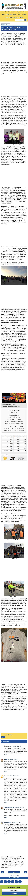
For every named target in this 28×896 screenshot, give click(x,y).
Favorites (24, 14)
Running (25, 11)
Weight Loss (19, 11)
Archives (16, 17)
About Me (7, 11)
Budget (14, 14)
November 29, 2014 (19, 807)
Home (2, 11)
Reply (5, 755)
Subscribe (14, 893)
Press (6, 17)
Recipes (10, 17)
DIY (11, 14)
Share (3, 737)
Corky (5, 759)
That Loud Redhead (9, 807)
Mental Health (5, 14)
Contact (21, 17)
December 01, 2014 (16, 822)
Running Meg (7, 822)
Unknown (6, 776)
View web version (14, 875)
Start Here (13, 11)
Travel (19, 14)
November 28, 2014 (16, 746)
